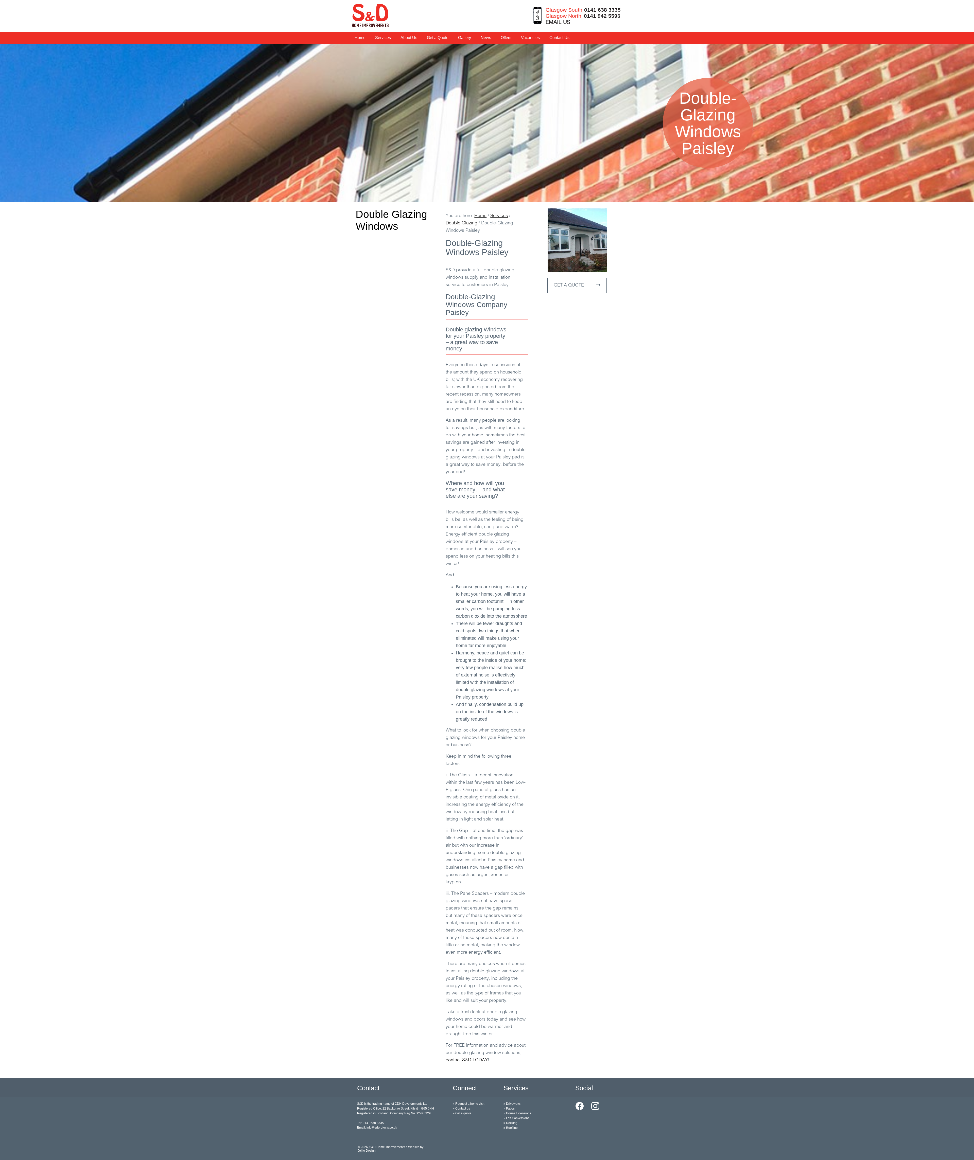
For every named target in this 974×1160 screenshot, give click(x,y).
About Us (409, 37)
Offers (506, 37)
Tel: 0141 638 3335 (370, 1123)
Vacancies (530, 37)
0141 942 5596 (602, 16)
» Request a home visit (468, 1103)
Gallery (464, 37)
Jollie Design (367, 1150)
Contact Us (559, 37)
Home (360, 37)
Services (383, 37)
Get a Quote (437, 37)
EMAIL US (558, 22)
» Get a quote (462, 1113)
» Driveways (511, 1103)
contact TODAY (467, 1060)
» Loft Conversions (516, 1118)
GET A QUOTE (569, 285)
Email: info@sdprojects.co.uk (377, 1127)
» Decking (510, 1123)
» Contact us (461, 1108)
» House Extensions (517, 1113)
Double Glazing (461, 223)
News (486, 37)
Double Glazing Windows (391, 220)
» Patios (509, 1108)
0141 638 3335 (602, 10)
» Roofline (510, 1128)
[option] (487, 123)
